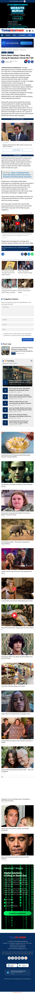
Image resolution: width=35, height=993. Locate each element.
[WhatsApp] (32, 254)
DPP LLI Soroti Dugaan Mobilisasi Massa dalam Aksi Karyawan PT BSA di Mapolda (20, 396)
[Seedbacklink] (25, 958)
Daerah (13, 353)
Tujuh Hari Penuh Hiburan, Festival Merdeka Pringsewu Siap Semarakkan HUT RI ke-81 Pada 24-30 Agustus (22, 350)
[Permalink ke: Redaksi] (3, 61)
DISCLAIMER (28, 952)
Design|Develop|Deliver (17, 913)
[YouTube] (19, 959)
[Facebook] (22, 254)
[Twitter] (25, 254)
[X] (12, 959)
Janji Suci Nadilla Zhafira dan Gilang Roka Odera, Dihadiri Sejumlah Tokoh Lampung (20, 409)
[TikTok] (22, 959)
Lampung (4, 52)
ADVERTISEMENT (24, 954)
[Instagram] (16, 959)
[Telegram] (28, 254)
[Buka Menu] (30, 31)
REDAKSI (4, 952)
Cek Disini (13, 973)
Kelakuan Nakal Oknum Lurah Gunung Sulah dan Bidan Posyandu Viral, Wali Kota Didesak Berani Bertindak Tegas (20, 402)
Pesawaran (10, 52)
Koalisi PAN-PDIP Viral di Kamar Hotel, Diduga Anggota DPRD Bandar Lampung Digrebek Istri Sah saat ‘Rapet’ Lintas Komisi (20, 422)
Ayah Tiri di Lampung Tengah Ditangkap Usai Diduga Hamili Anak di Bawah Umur (20, 415)
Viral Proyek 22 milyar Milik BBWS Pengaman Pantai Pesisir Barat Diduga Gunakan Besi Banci (19, 389)
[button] (27, 31)
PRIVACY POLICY (14, 954)
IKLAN (31, 954)
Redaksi (7, 61)
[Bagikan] (32, 61)
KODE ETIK (11, 952)
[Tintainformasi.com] (12, 31)
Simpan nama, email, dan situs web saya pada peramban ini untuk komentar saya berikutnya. (17, 334)
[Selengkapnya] (31, 361)
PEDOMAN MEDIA (19, 952)
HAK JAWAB (5, 954)
